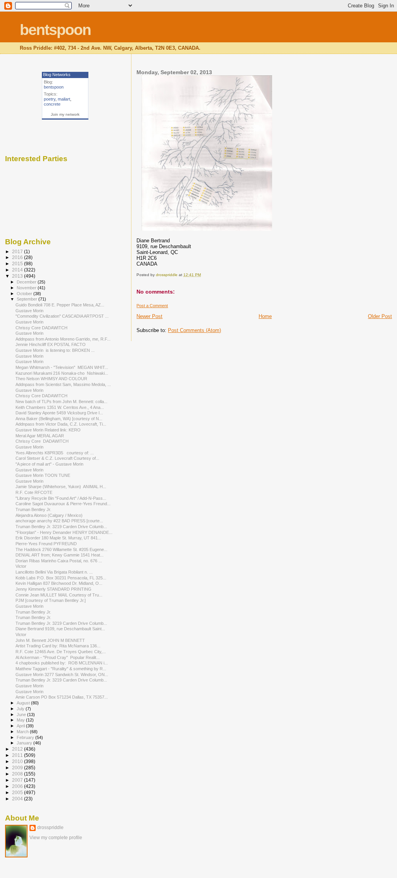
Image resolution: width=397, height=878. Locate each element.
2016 (18, 257)
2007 (18, 779)
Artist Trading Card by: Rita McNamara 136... (58, 645)
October (25, 293)
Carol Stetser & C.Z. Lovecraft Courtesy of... (57, 458)
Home (265, 316)
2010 (18, 761)
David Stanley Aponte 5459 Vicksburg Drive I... (59, 412)
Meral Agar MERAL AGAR (40, 435)
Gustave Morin (29, 310)
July (21, 708)
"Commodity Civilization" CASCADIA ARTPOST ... (62, 316)
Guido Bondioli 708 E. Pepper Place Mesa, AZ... (60, 305)
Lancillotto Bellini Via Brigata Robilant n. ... (54, 572)
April (21, 725)
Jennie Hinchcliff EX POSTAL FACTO (51, 344)
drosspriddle (50, 827)
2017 (18, 251)
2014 (18, 269)
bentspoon (55, 29)
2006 (18, 786)
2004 (18, 798)
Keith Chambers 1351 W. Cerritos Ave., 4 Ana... (60, 407)
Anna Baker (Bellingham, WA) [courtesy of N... (59, 418)
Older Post (380, 316)
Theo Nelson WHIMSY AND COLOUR (51, 378)
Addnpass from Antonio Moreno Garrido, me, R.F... (63, 339)
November (27, 287)
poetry (49, 99)
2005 (18, 792)
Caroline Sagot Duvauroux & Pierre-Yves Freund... (63, 503)
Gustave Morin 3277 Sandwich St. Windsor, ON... (62, 674)
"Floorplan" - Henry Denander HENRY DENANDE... (64, 532)
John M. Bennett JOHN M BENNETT (50, 640)
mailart (64, 99)
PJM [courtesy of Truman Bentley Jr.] (51, 600)
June (22, 714)
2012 (18, 748)
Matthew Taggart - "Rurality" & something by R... (61, 668)
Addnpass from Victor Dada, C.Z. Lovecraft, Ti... (61, 424)
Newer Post (149, 316)
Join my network (65, 114)
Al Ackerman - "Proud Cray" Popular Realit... (58, 657)
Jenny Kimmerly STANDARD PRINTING (53, 589)
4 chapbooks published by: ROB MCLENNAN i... (62, 663)
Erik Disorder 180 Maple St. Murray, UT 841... (58, 537)
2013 (18, 275)
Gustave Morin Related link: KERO (48, 430)
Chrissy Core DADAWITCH (41, 327)
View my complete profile (55, 837)
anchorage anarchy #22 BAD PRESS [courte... (59, 520)
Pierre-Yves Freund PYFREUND (46, 543)
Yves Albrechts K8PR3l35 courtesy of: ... (55, 452)
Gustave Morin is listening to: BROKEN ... (55, 350)
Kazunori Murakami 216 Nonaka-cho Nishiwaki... (62, 373)
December (27, 282)
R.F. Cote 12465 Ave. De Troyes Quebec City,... (61, 651)
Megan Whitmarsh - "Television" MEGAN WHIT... (62, 367)
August (24, 703)
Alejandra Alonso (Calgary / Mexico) (50, 515)
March (23, 731)
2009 (18, 767)
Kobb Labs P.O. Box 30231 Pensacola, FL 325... (61, 577)
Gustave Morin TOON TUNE (43, 475)
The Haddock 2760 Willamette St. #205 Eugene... (61, 549)
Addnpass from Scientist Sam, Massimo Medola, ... (63, 384)
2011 (18, 755)
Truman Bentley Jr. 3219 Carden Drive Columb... (61, 526)
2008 (18, 773)
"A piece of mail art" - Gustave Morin (49, 464)
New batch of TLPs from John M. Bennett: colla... (61, 401)
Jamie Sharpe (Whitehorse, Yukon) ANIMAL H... (61, 486)
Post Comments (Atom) (194, 330)
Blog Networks (57, 74)
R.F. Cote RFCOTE (34, 492)
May (21, 720)
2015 (18, 263)
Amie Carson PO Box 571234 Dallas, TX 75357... (62, 697)
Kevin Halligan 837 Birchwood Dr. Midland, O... (59, 583)
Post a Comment (152, 305)
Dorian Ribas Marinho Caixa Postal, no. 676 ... (59, 560)
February (26, 737)
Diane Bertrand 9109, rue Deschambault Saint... (60, 628)
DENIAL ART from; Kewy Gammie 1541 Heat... (60, 555)
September (27, 299)
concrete (52, 104)
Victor (21, 566)
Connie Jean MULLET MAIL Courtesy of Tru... (59, 595)
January (25, 743)
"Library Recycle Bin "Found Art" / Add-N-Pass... (61, 498)
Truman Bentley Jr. (34, 509)
